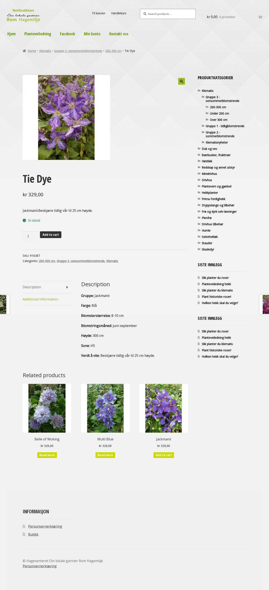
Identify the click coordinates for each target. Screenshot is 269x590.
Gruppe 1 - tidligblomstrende (225, 126)
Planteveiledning (37, 34)
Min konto (92, 34)
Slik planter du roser (215, 278)
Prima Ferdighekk (213, 199)
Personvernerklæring (45, 526)
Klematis (45, 51)
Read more (47, 455)
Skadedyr (208, 249)
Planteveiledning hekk (216, 284)
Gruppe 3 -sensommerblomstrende (78, 51)
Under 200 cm (219, 113)
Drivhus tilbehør (212, 224)
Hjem (11, 34)
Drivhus (207, 180)
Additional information (40, 299)
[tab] (47, 287)
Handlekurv (118, 13)
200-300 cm (113, 51)
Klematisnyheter (217, 142)
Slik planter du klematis (217, 290)
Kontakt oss (118, 34)
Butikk (33, 534)
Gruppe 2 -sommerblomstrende (220, 134)
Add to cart (50, 234)
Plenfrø (207, 218)
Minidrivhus (209, 174)
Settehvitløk (210, 237)
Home (32, 51)
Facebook (67, 34)
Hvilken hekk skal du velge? (220, 303)
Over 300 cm (218, 120)
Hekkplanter (210, 193)
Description (32, 287)
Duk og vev (209, 149)
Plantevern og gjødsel (216, 186)
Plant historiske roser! (216, 297)
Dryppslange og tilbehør (218, 205)
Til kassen (98, 13)
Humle (206, 230)
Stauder (207, 243)
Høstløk (207, 161)
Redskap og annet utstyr (218, 167)
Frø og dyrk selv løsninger (219, 211)
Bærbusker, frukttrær (216, 155)
